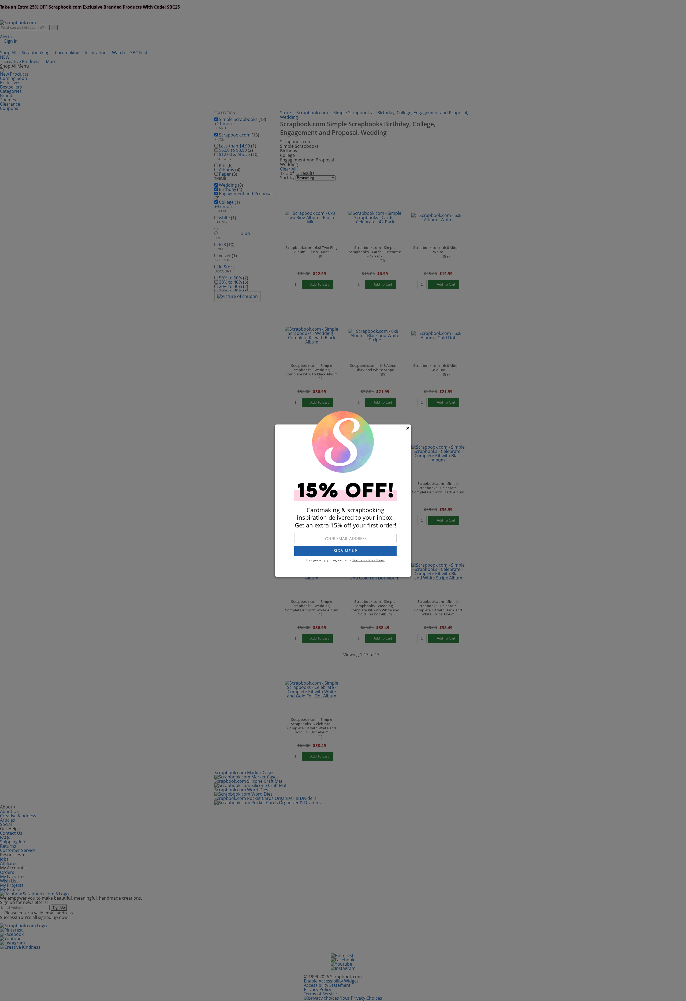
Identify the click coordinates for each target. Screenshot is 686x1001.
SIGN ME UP (345, 550)
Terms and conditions (368, 560)
